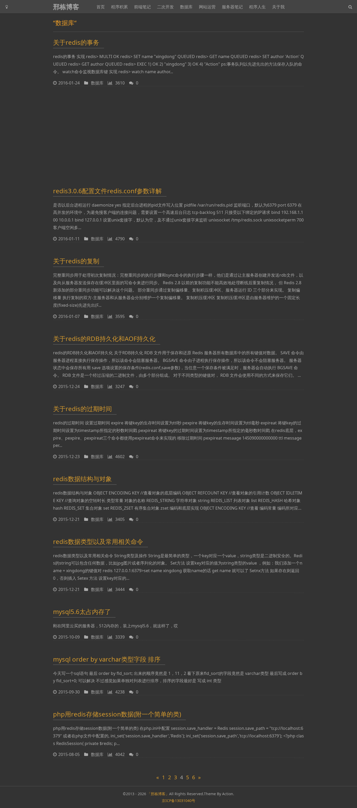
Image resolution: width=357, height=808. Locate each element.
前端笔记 (142, 7)
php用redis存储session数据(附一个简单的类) (117, 714)
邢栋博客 (66, 7)
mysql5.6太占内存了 (82, 611)
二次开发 (165, 7)
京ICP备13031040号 (178, 800)
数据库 (186, 7)
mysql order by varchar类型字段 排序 (106, 659)
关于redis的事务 (76, 42)
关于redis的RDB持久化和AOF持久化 (104, 338)
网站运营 (207, 7)
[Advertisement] (178, 135)
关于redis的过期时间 (82, 408)
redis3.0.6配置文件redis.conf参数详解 (107, 190)
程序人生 (257, 7)
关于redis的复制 (76, 261)
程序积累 (119, 7)
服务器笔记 (232, 7)
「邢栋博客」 (158, 793)
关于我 (278, 7)
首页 (100, 7)
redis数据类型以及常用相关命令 (98, 541)
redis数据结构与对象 (82, 478)
